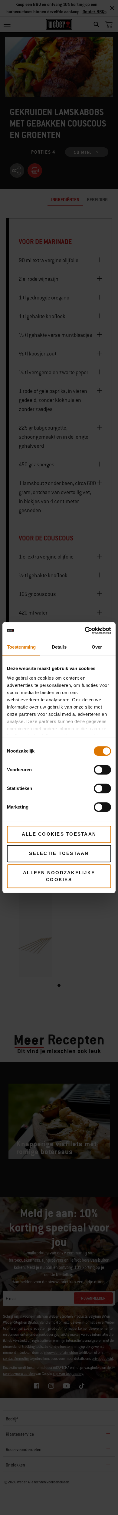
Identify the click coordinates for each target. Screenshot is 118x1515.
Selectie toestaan (59, 853)
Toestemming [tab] (21, 647)
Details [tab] (59, 647)
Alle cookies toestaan (59, 834)
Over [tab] (97, 647)
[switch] (102, 770)
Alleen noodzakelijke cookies (59, 876)
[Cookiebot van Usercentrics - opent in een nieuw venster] (85, 630)
